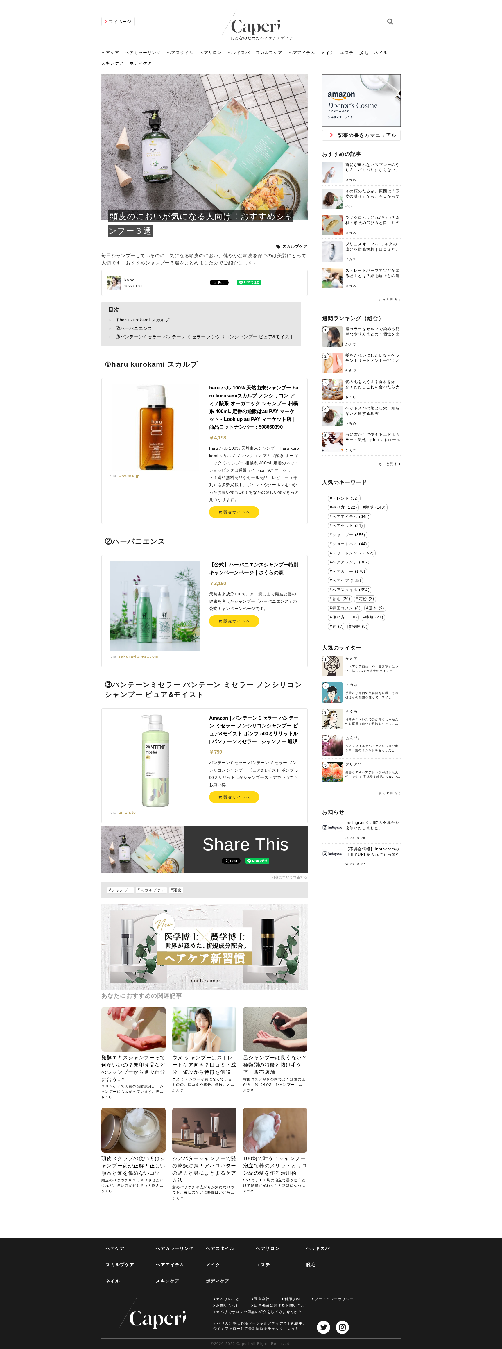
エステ (347, 52)
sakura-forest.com (139, 656)
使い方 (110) (344, 617)
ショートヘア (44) (349, 544)
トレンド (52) (345, 498)
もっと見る (388, 300)
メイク (327, 52)
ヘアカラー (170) (348, 572)
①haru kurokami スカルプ (143, 319)
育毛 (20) (341, 599)
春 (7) (338, 627)
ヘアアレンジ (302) (351, 562)
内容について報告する (290, 877)
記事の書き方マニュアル (367, 135)
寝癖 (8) (359, 627)
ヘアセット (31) (347, 526)
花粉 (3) (366, 599)
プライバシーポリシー (334, 1299)
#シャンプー (120, 890)
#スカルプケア (151, 890)
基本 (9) (376, 608)
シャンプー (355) (348, 535)
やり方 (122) (344, 507)
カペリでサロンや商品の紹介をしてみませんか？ (259, 1312)
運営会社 (262, 1299)
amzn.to (127, 812)
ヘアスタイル (180, 52)
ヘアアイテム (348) (351, 517)
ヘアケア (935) (346, 581)
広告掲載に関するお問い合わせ (281, 1305)
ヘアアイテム (301, 52)
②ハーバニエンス (134, 328)
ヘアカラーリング (143, 52)
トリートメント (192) (353, 553)
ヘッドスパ (238, 52)
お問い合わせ (227, 1305)
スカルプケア (269, 52)
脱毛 (363, 52)
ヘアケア (110, 52)
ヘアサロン (210, 52)
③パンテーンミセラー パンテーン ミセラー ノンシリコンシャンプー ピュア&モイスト (205, 336)
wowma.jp (129, 476)
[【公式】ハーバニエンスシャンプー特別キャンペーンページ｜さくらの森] (155, 606)
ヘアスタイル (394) (351, 590)
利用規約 (292, 1299)
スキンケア (112, 63)
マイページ (120, 21)
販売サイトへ (236, 512)
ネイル (381, 52)
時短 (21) (374, 617)
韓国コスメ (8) (346, 608)
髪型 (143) (375, 507)
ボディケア (141, 63)
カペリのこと (227, 1299)
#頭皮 (176, 890)
